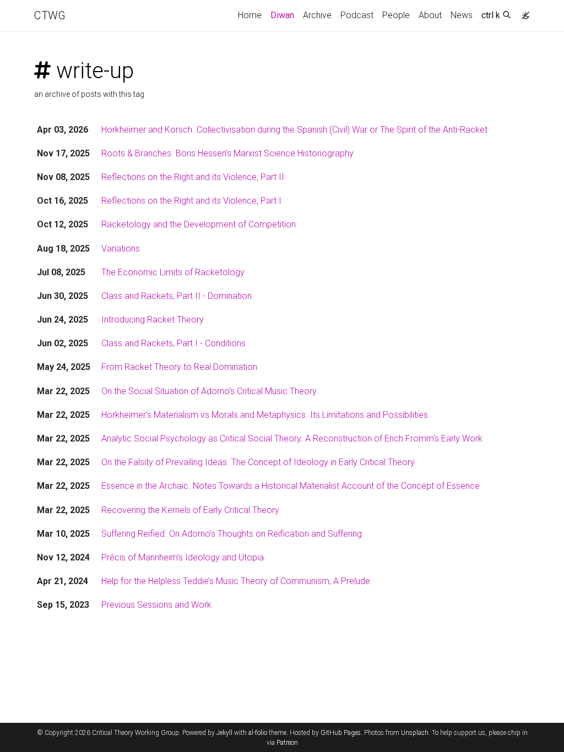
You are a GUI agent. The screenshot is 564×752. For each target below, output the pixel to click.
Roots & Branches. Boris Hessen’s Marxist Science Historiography (227, 153)
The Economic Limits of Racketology (173, 272)
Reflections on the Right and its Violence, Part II (192, 177)
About (430, 15)
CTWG (50, 15)
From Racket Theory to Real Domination (179, 367)
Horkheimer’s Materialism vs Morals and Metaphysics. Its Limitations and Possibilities (264, 415)
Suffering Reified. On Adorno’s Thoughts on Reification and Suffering (231, 533)
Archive (317, 15)
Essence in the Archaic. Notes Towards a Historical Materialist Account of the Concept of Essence (290, 486)
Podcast (356, 15)
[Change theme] (523, 12)
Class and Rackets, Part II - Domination (176, 296)
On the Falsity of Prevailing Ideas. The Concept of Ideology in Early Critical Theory (258, 462)
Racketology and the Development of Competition (198, 224)
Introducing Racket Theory (152, 319)
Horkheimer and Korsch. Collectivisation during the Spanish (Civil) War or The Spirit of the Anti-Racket (294, 129)
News (462, 15)
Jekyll (224, 733)
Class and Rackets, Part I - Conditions (173, 343)
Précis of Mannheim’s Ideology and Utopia (182, 557)
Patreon (287, 742)
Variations (120, 248)
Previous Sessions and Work (156, 605)
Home (250, 15)
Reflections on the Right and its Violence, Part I (191, 200)
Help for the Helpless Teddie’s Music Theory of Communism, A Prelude (235, 581)
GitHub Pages (341, 733)
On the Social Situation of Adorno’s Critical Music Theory (209, 391)
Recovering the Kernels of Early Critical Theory (190, 510)
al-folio (257, 733)
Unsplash (415, 733)
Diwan (282, 15)
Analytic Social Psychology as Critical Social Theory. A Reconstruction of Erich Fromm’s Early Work (291, 438)
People (396, 15)
